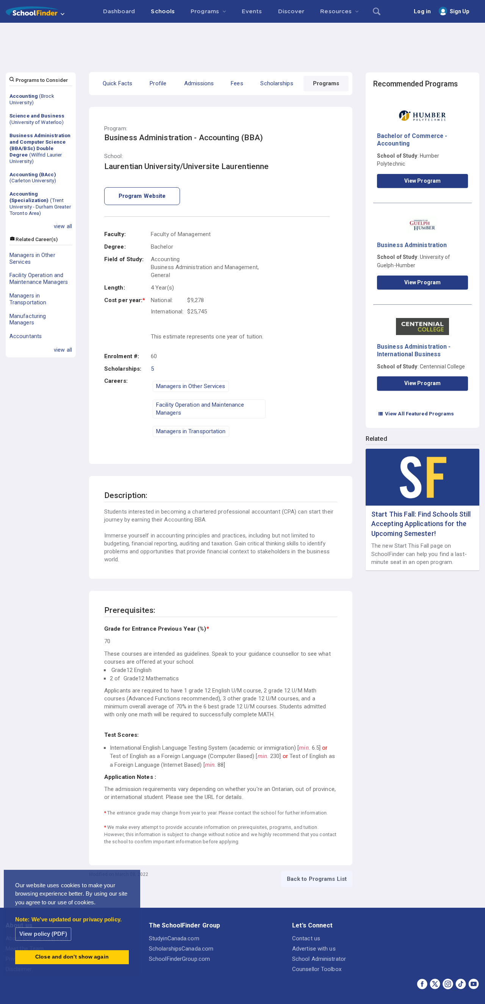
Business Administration (412, 245)
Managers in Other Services (32, 258)
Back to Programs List (317, 879)
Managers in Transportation (27, 299)
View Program (422, 181)
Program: (115, 129)
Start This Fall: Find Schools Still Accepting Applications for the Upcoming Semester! (421, 523)
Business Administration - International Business (414, 350)
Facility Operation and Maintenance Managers (38, 278)
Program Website (142, 196)
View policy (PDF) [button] (43, 933)
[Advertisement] (242, 44)
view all (63, 226)
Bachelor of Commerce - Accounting (412, 139)
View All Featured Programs (416, 413)
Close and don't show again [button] (72, 957)
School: (113, 156)
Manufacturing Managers (27, 319)
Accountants (25, 336)
